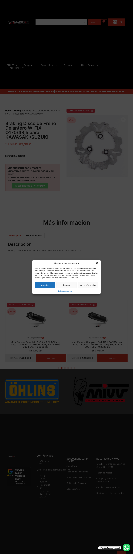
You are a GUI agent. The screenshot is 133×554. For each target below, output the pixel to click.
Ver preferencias (88, 285)
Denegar (66, 285)
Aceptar (45, 285)
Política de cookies (65, 291)
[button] (96, 263)
